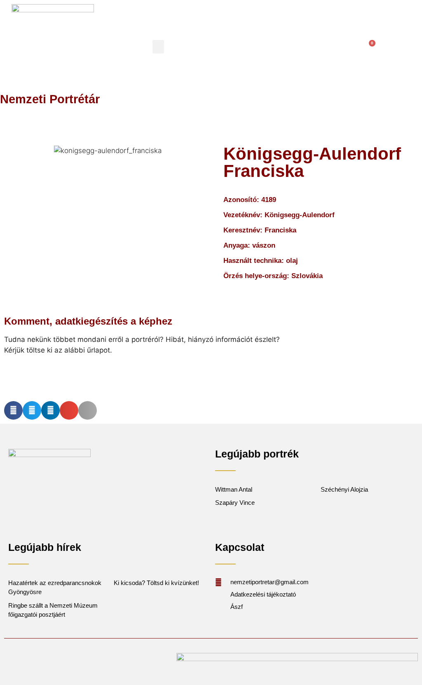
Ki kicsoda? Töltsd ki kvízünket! (156, 582)
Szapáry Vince (235, 502)
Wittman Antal (234, 489)
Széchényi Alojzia (344, 489)
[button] (158, 46)
